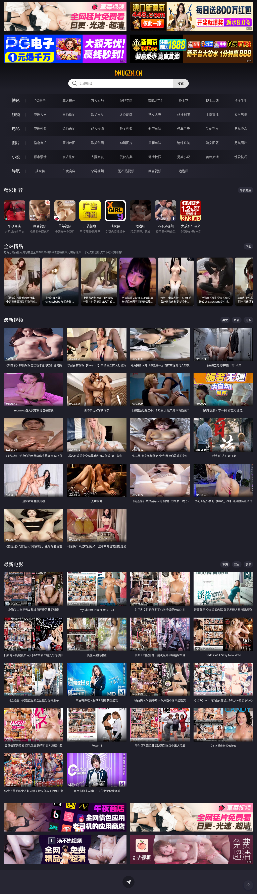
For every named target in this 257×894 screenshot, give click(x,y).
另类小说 (183, 157)
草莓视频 (97, 171)
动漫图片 (126, 143)
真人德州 (68, 100)
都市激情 (40, 157)
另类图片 (240, 143)
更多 (248, 320)
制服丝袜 (154, 129)
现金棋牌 (212, 100)
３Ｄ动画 (126, 115)
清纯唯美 (183, 143)
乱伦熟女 (212, 129)
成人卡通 (97, 129)
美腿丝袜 (154, 143)
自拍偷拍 (68, 115)
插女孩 (40, 171)
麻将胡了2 (155, 100)
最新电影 (13, 564)
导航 (16, 171)
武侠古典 (126, 157)
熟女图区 (212, 143)
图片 (16, 142)
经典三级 (183, 129)
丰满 (225, 564)
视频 (16, 114)
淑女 (237, 564)
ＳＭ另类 (240, 115)
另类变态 (240, 129)
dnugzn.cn (128, 73)
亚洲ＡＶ (40, 115)
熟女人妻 (154, 115)
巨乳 (237, 320)
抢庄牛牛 (240, 100)
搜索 (180, 83)
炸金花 (183, 100)
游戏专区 (126, 100)
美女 (225, 320)
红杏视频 (154, 171)
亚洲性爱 (40, 129)
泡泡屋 (183, 171)
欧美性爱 (126, 129)
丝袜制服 (183, 115)
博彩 (16, 100)
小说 (16, 157)
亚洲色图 (68, 143)
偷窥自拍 (40, 143)
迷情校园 (154, 157)
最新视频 (13, 319)
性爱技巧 (240, 157)
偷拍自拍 (68, 129)
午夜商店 (68, 171)
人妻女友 (97, 157)
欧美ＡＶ (97, 115)
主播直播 (212, 115)
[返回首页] (248, 885)
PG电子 (40, 100)
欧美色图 (97, 143)
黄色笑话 (212, 157)
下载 (248, 246)
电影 (16, 128)
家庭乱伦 (68, 157)
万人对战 (97, 100)
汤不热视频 (126, 171)
